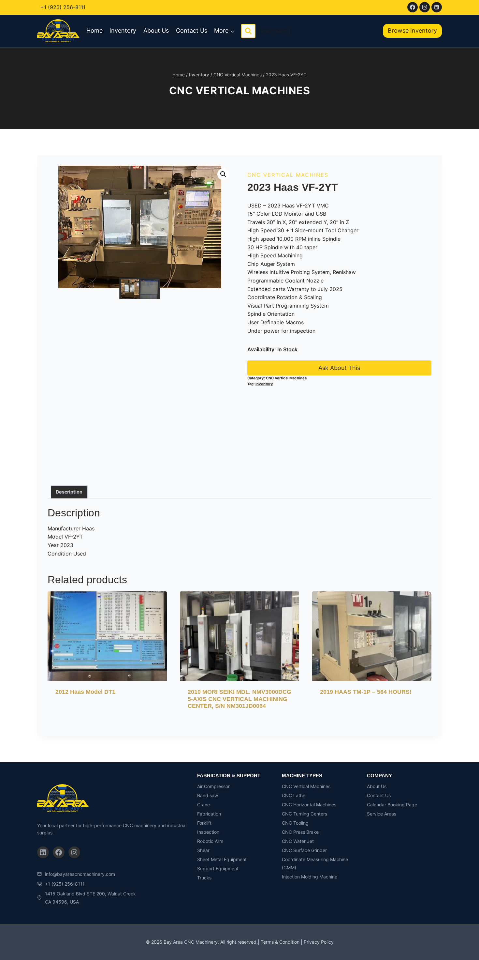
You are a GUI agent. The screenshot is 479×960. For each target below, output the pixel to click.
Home (94, 30)
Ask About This (339, 367)
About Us (156, 30)
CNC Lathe (293, 795)
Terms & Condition (280, 942)
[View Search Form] (248, 31)
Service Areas (381, 813)
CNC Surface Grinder (304, 850)
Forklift (204, 823)
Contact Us (191, 30)
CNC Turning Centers (304, 813)
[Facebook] (412, 7)
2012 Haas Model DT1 (85, 692)
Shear (203, 850)
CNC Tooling (295, 823)
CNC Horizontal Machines (309, 804)
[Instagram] (424, 7)
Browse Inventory (412, 30)
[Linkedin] (436, 7)
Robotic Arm (210, 841)
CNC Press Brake (300, 832)
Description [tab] (69, 492)
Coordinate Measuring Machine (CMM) (315, 863)
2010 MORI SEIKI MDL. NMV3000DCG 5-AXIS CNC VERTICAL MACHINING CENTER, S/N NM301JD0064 (239, 699)
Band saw (207, 795)
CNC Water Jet (298, 841)
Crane (203, 804)
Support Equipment (218, 868)
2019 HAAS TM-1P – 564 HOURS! (366, 692)
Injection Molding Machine (309, 876)
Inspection (208, 832)
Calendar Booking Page (392, 804)
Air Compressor (213, 786)
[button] (223, 174)
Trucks (204, 877)
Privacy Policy (319, 942)
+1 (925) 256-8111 (62, 7)
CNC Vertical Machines (239, 90)
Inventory (122, 30)
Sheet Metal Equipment (222, 859)
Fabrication (209, 813)
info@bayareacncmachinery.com (80, 874)
